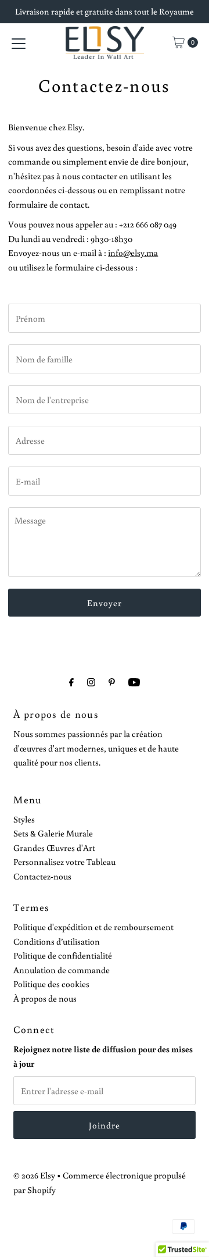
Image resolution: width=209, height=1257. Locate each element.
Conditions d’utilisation (56, 941)
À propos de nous (45, 998)
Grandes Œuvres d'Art (54, 847)
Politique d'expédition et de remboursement (93, 926)
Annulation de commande (61, 969)
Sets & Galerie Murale (53, 833)
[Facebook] (71, 682)
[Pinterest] (112, 682)
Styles (24, 819)
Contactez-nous (42, 876)
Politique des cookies (51, 983)
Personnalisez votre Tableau (64, 861)
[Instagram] (91, 682)
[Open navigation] (18, 42)
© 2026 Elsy (34, 1175)
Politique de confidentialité (62, 955)
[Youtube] (134, 682)
